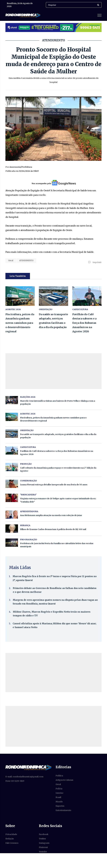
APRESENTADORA (29, 511)
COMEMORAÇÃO (28, 481)
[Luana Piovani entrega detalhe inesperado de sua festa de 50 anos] (11, 484)
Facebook (43, 834)
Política (59, 775)
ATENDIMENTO (26, 260)
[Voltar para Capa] (28, 767)
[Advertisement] (53, 672)
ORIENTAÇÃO (45, 309)
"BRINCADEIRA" (28, 495)
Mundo (59, 801)
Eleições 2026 (27, 397)
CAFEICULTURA (80, 309)
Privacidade (11, 834)
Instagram (44, 843)
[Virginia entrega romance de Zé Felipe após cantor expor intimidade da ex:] (11, 498)
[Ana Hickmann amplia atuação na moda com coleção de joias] (11, 514)
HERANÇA (25, 525)
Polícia (59, 788)
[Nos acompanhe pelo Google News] (53, 182)
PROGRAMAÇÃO (28, 539)
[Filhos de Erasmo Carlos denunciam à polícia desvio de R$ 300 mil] (11, 528)
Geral (10, 260)
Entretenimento (63, 810)
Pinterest (43, 847)
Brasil (58, 797)
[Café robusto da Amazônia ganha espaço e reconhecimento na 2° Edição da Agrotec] (11, 467)
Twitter (42, 838)
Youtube (43, 851)
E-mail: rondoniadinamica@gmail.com (24, 776)
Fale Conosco (11, 843)
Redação (9, 838)
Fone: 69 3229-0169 (14, 781)
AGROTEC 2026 (13, 309)
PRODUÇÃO (26, 464)
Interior (59, 793)
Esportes (60, 806)
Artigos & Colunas (64, 780)
